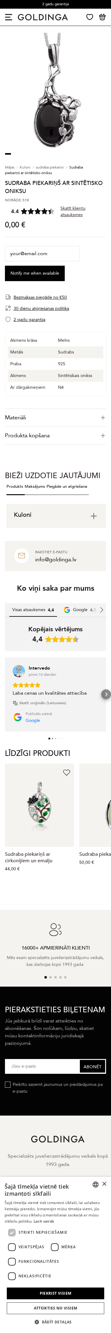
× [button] (104, 1184)
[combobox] (95, 1184)
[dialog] (55, 1255)
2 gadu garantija (55, 4)
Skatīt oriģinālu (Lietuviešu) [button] (42, 703)
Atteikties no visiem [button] (55, 1308)
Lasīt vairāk (44, 1221)
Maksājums (35, 486)
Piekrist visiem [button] (56, 1293)
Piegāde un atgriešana (67, 486)
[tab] (55, 418)
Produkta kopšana (27, 435)
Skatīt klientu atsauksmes (72, 211)
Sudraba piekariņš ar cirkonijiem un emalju (28, 857)
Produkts (14, 486)
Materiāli (15, 418)
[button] (5, 694)
